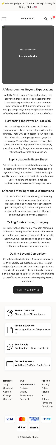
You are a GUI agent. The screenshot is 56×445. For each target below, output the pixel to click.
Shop (6, 384)
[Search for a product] (45, 19)
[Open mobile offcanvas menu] (4, 18)
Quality (23, 391)
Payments (25, 399)
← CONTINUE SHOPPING (28, 290)
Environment (26, 395)
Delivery (24, 388)
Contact (7, 391)
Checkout (8, 388)
